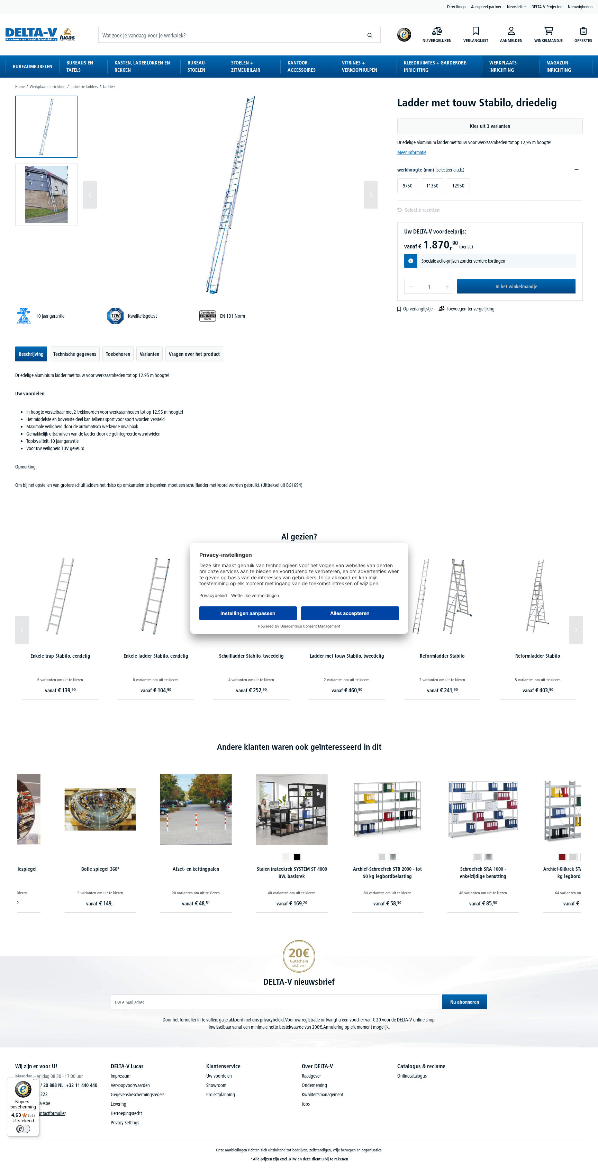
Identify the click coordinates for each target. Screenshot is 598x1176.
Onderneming (314, 1085)
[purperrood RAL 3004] (521, 857)
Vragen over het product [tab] (194, 354)
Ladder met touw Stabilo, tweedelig (347, 656)
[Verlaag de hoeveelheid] (411, 286)
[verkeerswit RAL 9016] (246, 857)
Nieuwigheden (580, 6)
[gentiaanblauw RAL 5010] (544, 857)
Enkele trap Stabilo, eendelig (60, 656)
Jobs (306, 1104)
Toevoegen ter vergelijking (471, 309)
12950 (458, 186)
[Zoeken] (370, 35)
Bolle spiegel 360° (59, 869)
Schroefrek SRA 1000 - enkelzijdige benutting (442, 872)
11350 (432, 186)
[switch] (23, 1129)
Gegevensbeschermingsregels (137, 1094)
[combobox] (229, 35)
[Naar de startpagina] (40, 35)
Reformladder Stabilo (442, 656)
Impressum (120, 1075)
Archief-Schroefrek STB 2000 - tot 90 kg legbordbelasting (346, 872)
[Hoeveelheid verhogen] (447, 286)
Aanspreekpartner (486, 6)
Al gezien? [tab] (299, 537)
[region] (196, 195)
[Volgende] (371, 195)
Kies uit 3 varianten (490, 126)
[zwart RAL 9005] (257, 857)
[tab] (31, 353)
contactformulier (50, 1113)
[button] (46, 127)
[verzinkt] (352, 857)
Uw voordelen (219, 1075)
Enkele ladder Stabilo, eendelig (156, 656)
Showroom (216, 1085)
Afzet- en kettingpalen (155, 869)
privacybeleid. (272, 1020)
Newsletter (516, 6)
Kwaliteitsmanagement (322, 1094)
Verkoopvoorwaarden (130, 1085)
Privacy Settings (125, 1122)
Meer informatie (411, 152)
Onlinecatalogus (412, 1075)
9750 (408, 186)
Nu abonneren (464, 1002)
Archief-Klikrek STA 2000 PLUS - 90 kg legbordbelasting (538, 872)
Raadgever (311, 1075)
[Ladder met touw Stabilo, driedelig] (230, 195)
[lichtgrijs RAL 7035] (341, 857)
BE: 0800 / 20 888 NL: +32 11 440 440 (59, 1085)
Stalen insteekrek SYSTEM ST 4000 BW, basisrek (251, 872)
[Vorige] (90, 195)
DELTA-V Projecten (547, 6)
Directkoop (456, 6)
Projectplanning (220, 1094)
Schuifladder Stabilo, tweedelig (251, 656)
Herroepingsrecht (126, 1113)
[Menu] (35, 1081)
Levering (118, 1104)
